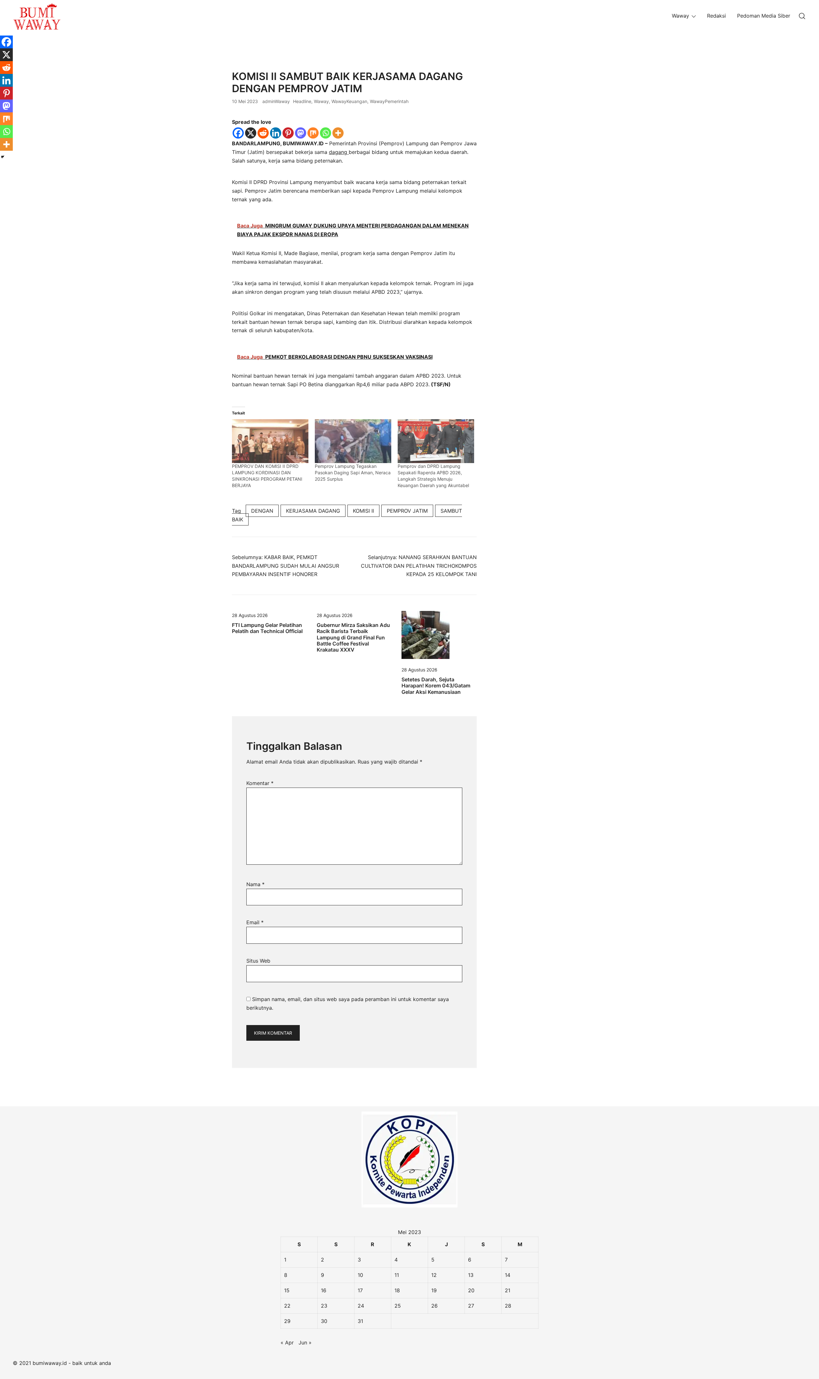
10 (360, 1275)
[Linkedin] (275, 133)
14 (507, 1275)
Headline (302, 101)
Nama (255, 884)
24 (361, 1306)
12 (434, 1275)
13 (470, 1275)
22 (287, 1306)
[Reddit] (263, 133)
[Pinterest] (288, 133)
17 (360, 1290)
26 (434, 1306)
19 (434, 1290)
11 (396, 1275)
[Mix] (313, 133)
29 (287, 1321)
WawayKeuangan (349, 101)
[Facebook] (238, 133)
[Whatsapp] (325, 133)
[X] (250, 133)
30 (324, 1321)
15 (287, 1290)
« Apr (287, 1342)
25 (397, 1306)
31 (360, 1321)
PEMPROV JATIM (407, 511)
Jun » (305, 1342)
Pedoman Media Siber (763, 15)
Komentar (260, 783)
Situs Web (258, 961)
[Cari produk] (802, 16)
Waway (680, 15)
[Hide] (2, 156)
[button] (503, 74)
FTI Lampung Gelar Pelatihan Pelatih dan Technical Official (267, 628)
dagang (339, 152)
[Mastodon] (300, 133)
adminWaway (276, 101)
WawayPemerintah (389, 101)
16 (323, 1290)
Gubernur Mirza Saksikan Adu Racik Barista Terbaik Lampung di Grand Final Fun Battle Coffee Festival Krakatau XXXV (353, 637)
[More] (338, 133)
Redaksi (716, 15)
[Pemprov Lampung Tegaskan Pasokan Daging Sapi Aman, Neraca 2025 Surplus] (353, 441)
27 (471, 1306)
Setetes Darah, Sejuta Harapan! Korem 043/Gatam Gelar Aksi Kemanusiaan (436, 685)
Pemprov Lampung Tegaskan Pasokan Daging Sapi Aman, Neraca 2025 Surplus (353, 472)
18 (397, 1290)
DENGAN (262, 511)
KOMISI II (363, 511)
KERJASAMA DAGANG (313, 511)
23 (324, 1306)
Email (255, 922)
